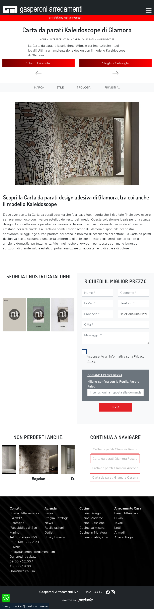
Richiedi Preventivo (38, 63)
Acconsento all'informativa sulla (115, 359)
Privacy (5, 606)
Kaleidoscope (105, 39)
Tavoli (118, 523)
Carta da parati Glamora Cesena (115, 477)
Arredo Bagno (124, 537)
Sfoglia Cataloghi (57, 518)
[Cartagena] (38, 73)
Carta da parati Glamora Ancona (115, 468)
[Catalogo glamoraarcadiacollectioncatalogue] (14, 314)
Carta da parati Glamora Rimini (115, 449)
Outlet (49, 532)
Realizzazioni (54, 528)
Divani (119, 518)
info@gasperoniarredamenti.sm (32, 552)
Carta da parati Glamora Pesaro (115, 458)
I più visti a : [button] (111, 87)
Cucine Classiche (91, 523)
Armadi (119, 532)
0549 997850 (26, 537)
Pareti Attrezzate (126, 513)
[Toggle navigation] (149, 10)
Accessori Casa (60, 39)
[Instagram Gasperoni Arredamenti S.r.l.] (113, 592)
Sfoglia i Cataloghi (115, 63)
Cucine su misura (91, 528)
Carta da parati (83, 39)
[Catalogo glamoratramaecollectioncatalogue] (38, 314)
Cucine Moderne (91, 518)
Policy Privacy (55, 537)
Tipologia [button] (83, 87)
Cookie (17, 606)
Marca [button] (39, 87)
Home (43, 39)
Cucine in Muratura (93, 532)
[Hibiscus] (115, 73)
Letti (117, 528)
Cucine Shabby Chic (94, 537)
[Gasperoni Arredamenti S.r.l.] (42, 10)
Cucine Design (90, 513)
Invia (116, 407)
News (49, 523)
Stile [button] (60, 87)
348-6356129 (28, 542)
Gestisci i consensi (37, 606)
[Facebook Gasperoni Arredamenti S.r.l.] (108, 592)
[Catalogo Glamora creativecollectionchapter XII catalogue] (63, 314)
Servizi (49, 513)
